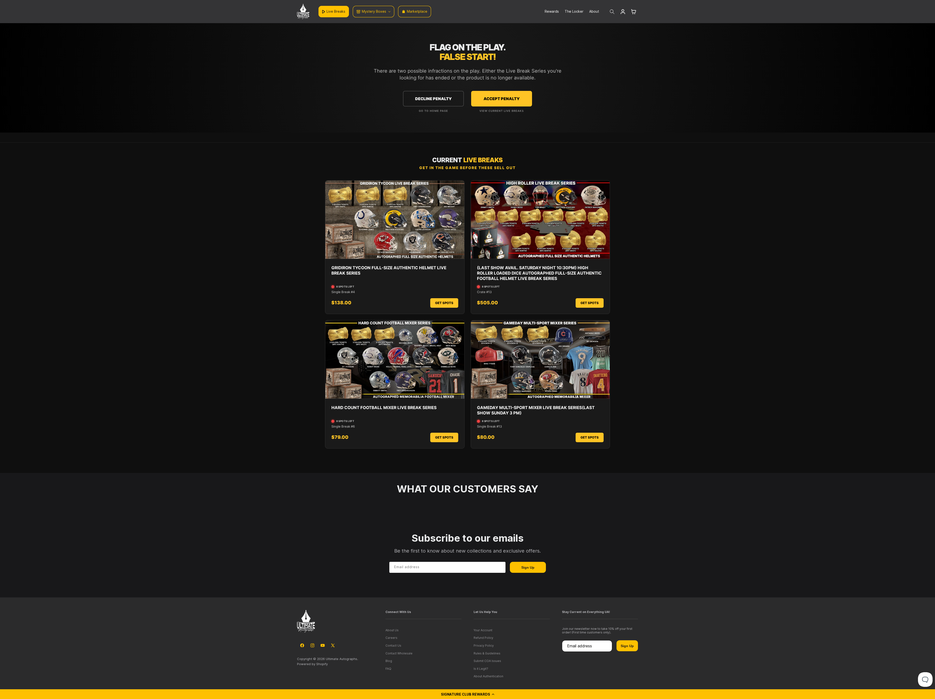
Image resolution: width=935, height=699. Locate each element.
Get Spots (444, 303)
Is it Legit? (481, 668)
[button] (467, 694)
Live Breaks (336, 11)
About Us (392, 630)
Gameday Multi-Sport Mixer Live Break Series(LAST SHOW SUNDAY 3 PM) (536, 410)
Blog (388, 661)
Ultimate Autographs (341, 659)
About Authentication (488, 676)
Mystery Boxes (374, 11)
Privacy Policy (484, 645)
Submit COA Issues (487, 661)
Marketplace (417, 11)
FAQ (388, 668)
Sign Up (527, 567)
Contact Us (393, 645)
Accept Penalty (502, 98)
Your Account (483, 630)
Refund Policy (483, 638)
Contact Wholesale (398, 653)
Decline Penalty (433, 98)
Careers (391, 638)
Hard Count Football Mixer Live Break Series (384, 407)
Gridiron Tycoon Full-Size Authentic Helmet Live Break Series (388, 270)
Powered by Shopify (312, 664)
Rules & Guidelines (487, 653)
